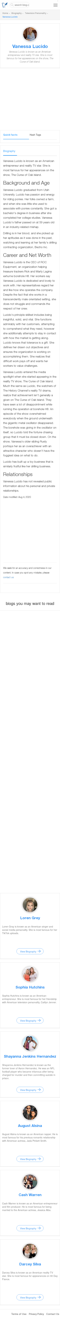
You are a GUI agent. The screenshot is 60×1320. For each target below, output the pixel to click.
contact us (8, 577)
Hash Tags (35, 134)
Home (5, 13)
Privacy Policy (36, 1314)
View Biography (28, 951)
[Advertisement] (30, 100)
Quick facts (10, 135)
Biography (17, 13)
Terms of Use (18, 1314)
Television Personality (35, 13)
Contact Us (52, 1314)
